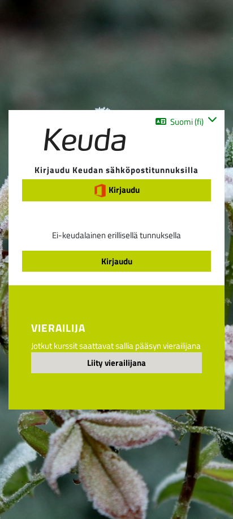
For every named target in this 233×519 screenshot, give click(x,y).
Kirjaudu (123, 189)
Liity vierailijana (116, 362)
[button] (186, 121)
